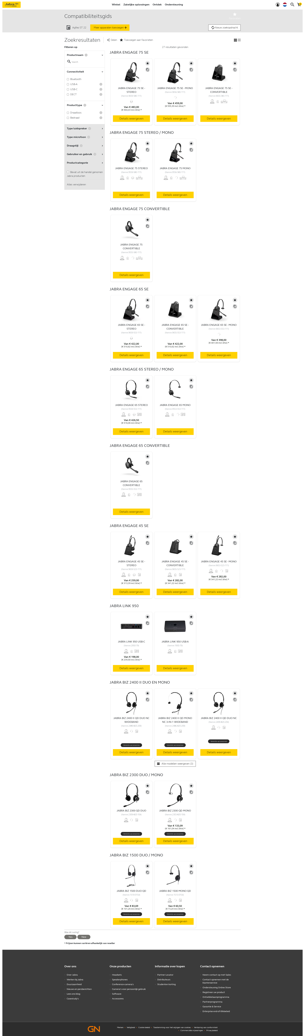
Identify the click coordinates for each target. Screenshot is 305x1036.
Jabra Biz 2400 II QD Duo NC (219, 718)
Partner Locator (165, 974)
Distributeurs (163, 979)
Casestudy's (73, 998)
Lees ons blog (73, 994)
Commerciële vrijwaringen (191, 1030)
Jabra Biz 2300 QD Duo (131, 810)
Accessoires (118, 998)
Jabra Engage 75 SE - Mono (175, 88)
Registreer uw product (214, 992)
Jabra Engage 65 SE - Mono (219, 324)
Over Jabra (72, 974)
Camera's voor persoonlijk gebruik (129, 989)
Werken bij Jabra (75, 979)
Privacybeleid (212, 1030)
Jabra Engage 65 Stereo (131, 405)
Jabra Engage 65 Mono (175, 405)
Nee (83, 936)
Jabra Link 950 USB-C (131, 641)
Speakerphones (120, 979)
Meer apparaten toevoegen (111, 28)
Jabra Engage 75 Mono (175, 168)
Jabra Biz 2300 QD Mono (175, 810)
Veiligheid (131, 1027)
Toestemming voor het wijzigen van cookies (172, 1027)
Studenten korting (166, 984)
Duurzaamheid (74, 984)
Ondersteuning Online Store (217, 987)
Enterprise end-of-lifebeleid (216, 1011)
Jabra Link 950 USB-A (175, 641)
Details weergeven (131, 118)
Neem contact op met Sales (217, 974)
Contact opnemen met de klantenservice (216, 981)
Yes (70, 936)
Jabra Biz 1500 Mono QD (175, 890)
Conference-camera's (123, 984)
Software (116, 994)
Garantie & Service (212, 1006)
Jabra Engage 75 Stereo (131, 168)
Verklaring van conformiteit (206, 1027)
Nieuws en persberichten (79, 989)
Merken (120, 1027)
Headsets (117, 974)
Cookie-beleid (144, 1027)
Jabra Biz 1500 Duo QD (131, 890)
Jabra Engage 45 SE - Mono (219, 561)
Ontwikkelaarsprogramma (216, 997)
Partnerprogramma (212, 1001)
